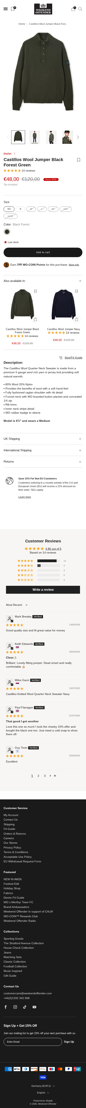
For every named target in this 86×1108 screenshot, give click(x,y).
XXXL (10, 216)
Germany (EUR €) (41, 1086)
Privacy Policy (12, 847)
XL (53, 209)
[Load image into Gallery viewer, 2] (35, 137)
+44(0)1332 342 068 (17, 998)
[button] (13, 170)
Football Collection (15, 966)
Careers (9, 838)
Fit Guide (9, 828)
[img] (14, 625)
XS (9, 209)
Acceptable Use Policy (18, 856)
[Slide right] (77, 137)
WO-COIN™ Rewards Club (21, 916)
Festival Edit (11, 883)
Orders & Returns (15, 833)
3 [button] (45, 775)
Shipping (9, 824)
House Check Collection (19, 947)
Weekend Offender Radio (20, 920)
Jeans (7, 952)
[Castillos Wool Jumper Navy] (63, 306)
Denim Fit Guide (14, 897)
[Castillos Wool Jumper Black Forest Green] (22, 306)
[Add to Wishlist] (78, 162)
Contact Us (11, 819)
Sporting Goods (13, 938)
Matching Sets (13, 957)
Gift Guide (10, 975)
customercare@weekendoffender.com (28, 993)
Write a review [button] (43, 589)
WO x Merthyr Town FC (18, 902)
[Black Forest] (7, 232)
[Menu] (6, 9)
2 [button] (38, 775)
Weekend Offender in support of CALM (28, 911)
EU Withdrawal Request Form (22, 861)
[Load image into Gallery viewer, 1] (18, 137)
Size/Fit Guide (73, 357)
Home (22, 24)
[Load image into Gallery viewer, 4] (68, 137)
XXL (65, 209)
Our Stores (10, 842)
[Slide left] (8, 137)
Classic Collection (15, 961)
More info (74, 264)
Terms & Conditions (16, 852)
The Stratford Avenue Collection (24, 943)
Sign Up (69, 1041)
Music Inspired (13, 971)
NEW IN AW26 (13, 879)
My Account (11, 815)
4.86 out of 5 (53, 548)
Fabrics (8, 893)
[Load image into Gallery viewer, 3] (51, 137)
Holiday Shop (12, 888)
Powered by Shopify (43, 1100)
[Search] (80, 9)
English (41, 1092)
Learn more (24, 497)
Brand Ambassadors (16, 907)
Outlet (8, 153)
